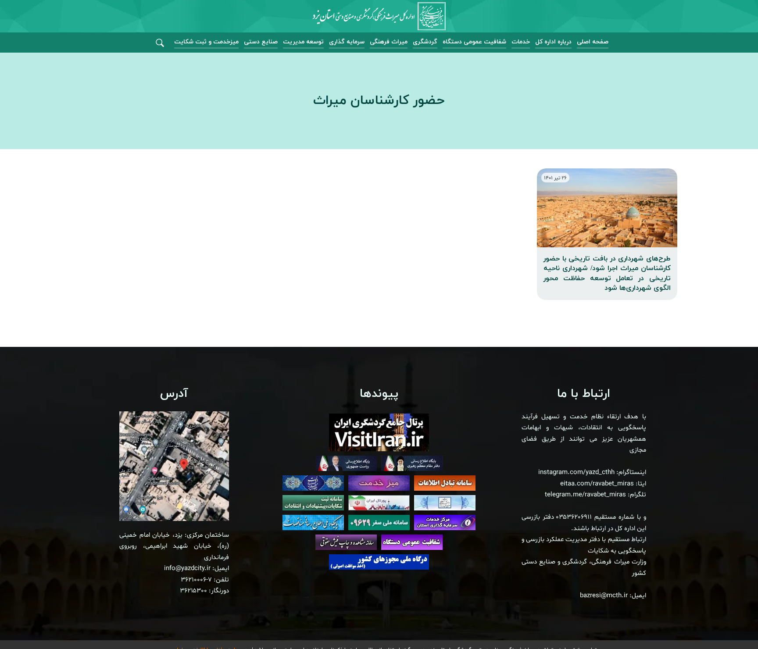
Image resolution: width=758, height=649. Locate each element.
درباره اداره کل (553, 42)
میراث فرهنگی (389, 42)
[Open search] (160, 43)
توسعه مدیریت (303, 42)
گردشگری (425, 42)
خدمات (520, 42)
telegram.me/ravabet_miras (585, 494)
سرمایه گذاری (347, 42)
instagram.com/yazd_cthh (576, 472)
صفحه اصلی (592, 42)
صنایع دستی (261, 42)
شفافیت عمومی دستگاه (474, 42)
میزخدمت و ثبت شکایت (206, 42)
